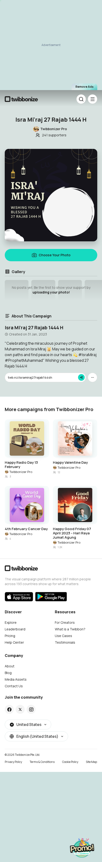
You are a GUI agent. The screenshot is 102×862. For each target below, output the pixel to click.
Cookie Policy (70, 762)
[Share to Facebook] (9, 709)
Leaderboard (15, 629)
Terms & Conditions (42, 762)
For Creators (65, 622)
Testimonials (65, 642)
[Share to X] (20, 709)
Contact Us (14, 686)
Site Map (91, 762)
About (9, 666)
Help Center (14, 642)
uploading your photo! (51, 292)
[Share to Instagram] (31, 709)
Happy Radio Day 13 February (21, 464)
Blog (8, 672)
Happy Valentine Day (70, 462)
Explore (11, 622)
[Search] (81, 99)
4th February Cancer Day (26, 529)
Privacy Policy (13, 762)
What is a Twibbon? (70, 629)
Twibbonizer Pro (20, 471)
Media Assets (16, 679)
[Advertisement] (51, 47)
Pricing (10, 635)
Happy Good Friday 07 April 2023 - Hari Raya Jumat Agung (72, 533)
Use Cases (63, 635)
